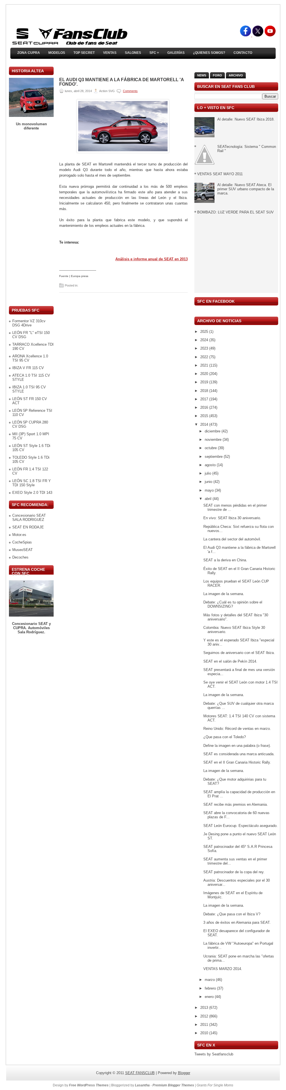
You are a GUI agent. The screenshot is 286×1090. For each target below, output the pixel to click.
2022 (204, 357)
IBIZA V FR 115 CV (28, 368)
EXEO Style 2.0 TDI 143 (32, 492)
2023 (204, 348)
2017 (204, 399)
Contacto (242, 53)
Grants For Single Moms (215, 1085)
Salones (133, 53)
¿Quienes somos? (209, 53)
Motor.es (19, 535)
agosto (211, 465)
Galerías (176, 53)
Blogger (184, 1073)
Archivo (236, 75)
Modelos (56, 53)
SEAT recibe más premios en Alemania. (235, 804)
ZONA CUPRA (28, 53)
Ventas (109, 53)
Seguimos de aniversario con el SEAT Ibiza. (239, 653)
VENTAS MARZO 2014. (222, 969)
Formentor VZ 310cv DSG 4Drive (29, 323)
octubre (211, 448)
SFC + (154, 53)
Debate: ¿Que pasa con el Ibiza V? (231, 914)
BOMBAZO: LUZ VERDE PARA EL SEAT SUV (235, 212)
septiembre (214, 456)
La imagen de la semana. (223, 594)
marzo (210, 980)
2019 (204, 382)
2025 (204, 331)
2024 (204, 340)
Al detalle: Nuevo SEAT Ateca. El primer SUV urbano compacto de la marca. (245, 189)
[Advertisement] (31, 218)
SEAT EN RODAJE (28, 527)
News (201, 75)
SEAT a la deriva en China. (225, 560)
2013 (204, 1007)
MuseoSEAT (22, 550)
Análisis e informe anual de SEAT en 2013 (151, 259)
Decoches (20, 557)
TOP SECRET (84, 53)
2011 (204, 1024)
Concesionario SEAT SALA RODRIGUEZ (29, 517)
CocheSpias (22, 542)
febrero (211, 988)
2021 (204, 365)
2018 (204, 391)
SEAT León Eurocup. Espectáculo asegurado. (240, 826)
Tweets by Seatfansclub (213, 1054)
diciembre (213, 431)
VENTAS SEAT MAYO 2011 (220, 174)
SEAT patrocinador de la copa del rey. (233, 872)
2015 (204, 416)
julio (208, 473)
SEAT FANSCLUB (140, 1073)
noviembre (214, 439)
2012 (204, 1016)
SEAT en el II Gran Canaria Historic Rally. (237, 762)
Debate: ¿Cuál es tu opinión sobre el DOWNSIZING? (232, 604)
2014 (204, 424)
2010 (204, 1033)
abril (209, 499)
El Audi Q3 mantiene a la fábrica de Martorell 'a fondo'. (121, 82)
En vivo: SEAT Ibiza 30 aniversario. (232, 518)
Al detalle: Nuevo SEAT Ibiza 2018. (246, 119)
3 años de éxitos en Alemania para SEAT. (237, 922)
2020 (204, 374)
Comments (130, 91)
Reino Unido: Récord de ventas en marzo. (237, 728)
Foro (217, 75)
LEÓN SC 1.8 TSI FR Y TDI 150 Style (31, 483)
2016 (204, 407)
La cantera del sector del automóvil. (232, 539)
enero (210, 997)
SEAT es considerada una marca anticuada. (239, 754)
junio (209, 482)
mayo (210, 490)
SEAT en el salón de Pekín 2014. (230, 661)
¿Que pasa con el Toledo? (224, 737)
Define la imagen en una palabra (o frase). (237, 745)
